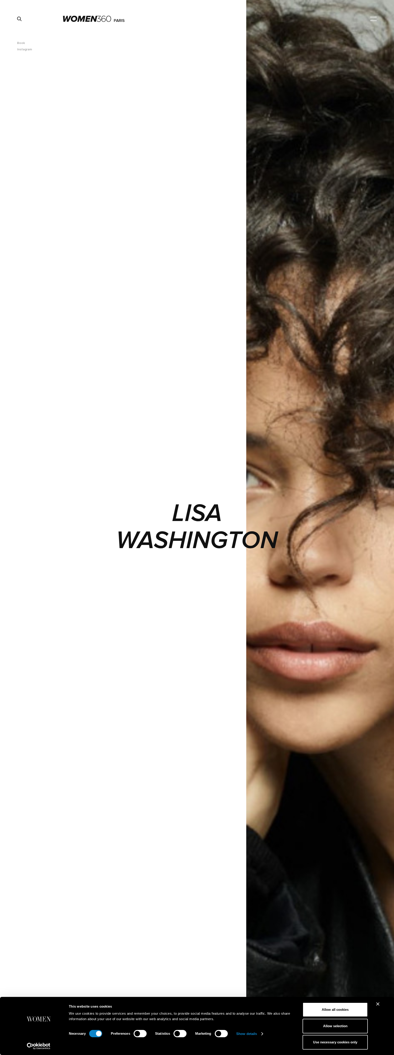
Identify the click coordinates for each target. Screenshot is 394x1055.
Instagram (24, 49)
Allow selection (335, 1026)
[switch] (140, 1033)
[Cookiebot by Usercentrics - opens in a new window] (39, 1046)
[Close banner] (377, 1004)
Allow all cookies (335, 1009)
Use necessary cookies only (335, 1042)
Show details (246, 1034)
